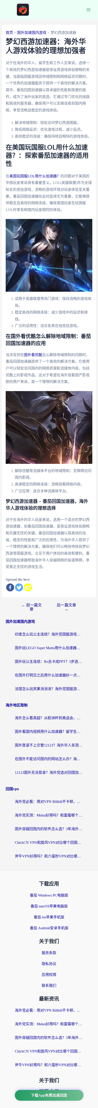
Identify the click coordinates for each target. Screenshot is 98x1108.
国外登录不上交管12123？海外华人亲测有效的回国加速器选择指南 (49, 745)
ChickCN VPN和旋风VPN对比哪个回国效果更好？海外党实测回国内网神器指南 (49, 842)
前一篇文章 (31, 607)
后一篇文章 (66, 607)
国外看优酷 (33, 355)
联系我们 (49, 985)
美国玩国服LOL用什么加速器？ (34, 176)
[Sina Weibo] (28, 587)
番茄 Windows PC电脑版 (49, 895)
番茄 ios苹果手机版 (49, 917)
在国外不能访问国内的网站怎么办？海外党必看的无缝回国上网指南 (49, 759)
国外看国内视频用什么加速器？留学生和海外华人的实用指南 (49, 732)
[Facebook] (10, 587)
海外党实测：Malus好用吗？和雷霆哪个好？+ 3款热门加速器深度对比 (49, 815)
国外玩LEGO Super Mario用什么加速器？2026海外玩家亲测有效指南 (49, 648)
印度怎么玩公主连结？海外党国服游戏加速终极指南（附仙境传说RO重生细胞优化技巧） (49, 634)
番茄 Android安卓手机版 (49, 928)
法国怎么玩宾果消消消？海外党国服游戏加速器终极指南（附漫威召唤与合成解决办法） (49, 689)
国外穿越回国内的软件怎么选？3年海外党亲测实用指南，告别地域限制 (49, 829)
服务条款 (49, 953)
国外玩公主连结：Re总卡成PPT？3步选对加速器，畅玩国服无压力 (49, 661)
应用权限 (49, 975)
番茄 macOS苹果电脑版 (49, 906)
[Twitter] (19, 587)
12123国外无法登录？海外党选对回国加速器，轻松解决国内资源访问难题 (49, 772)
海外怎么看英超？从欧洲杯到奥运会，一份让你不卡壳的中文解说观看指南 (49, 718)
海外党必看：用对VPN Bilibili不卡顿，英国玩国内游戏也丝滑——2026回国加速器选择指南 (49, 802)
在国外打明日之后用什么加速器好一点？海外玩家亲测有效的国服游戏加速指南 (49, 675)
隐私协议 (49, 964)
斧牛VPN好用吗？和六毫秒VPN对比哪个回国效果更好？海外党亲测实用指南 (49, 856)
